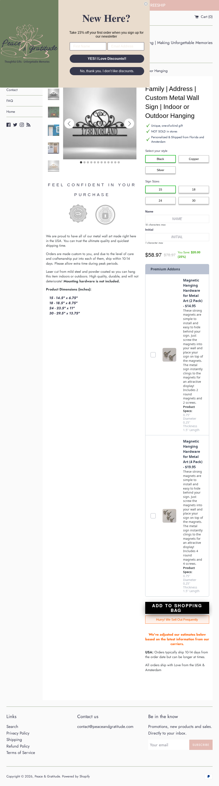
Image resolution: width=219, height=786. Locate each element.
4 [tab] (91, 162)
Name (149, 211)
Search (12, 726)
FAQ (9, 100)
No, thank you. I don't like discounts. (107, 71)
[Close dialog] (146, 4)
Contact (12, 89)
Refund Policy (18, 746)
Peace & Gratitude (47, 776)
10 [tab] (112, 162)
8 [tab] (105, 162)
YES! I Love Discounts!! (107, 58)
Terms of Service (20, 752)
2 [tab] (84, 162)
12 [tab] (118, 162)
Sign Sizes (152, 181)
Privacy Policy (17, 733)
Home (10, 111)
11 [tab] (115, 162)
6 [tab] (98, 162)
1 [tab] (81, 162)
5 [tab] (94, 162)
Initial (149, 229)
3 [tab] (88, 162)
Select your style (156, 151)
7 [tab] (101, 162)
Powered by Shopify (76, 776)
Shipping (14, 739)
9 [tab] (108, 162)
